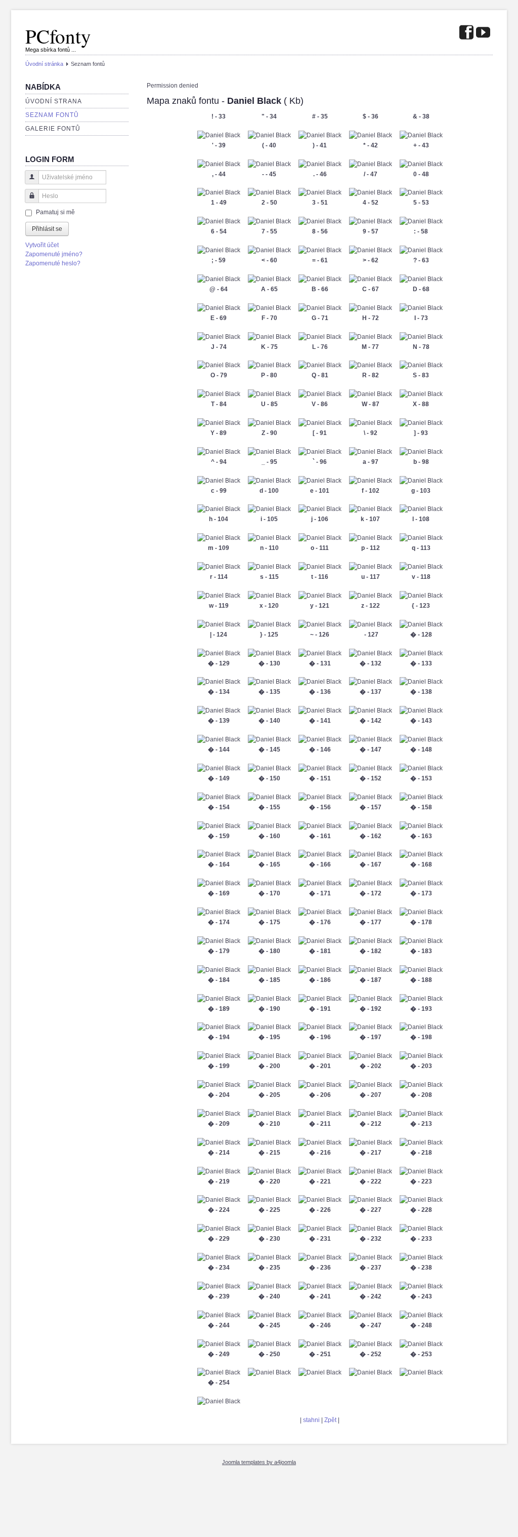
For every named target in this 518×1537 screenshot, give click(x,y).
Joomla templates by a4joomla (259, 1462)
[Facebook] (466, 33)
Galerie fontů (52, 128)
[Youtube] (483, 33)
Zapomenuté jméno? (53, 254)
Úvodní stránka (44, 64)
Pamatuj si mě (55, 212)
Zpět (330, 1420)
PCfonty (58, 36)
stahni (311, 1420)
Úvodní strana (53, 101)
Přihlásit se (47, 228)
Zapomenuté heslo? (52, 263)
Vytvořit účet (42, 245)
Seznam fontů (52, 115)
